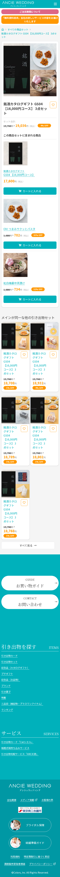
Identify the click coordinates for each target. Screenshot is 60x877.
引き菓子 (6, 691)
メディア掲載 (27, 800)
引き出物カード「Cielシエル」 (17, 742)
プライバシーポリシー (40, 864)
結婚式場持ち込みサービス (15, 748)
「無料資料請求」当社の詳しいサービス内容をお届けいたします (30, 19)
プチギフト (7, 673)
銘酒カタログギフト (14, 171)
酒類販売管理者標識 (14, 864)
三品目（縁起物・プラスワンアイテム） (22, 703)
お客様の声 (47, 800)
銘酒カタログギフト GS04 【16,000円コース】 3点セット (29, 35)
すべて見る (26, 545)
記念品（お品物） (10, 679)
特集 (3, 697)
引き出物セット (9, 661)
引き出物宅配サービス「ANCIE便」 (19, 754)
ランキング (7, 709)
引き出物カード (9, 655)
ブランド (6, 685)
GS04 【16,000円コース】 (19, 175)
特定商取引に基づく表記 (37, 856)
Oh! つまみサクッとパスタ (19, 229)
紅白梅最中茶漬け (14, 283)
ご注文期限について (30, 11)
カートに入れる (32, 191)
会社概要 (11, 800)
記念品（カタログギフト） (15, 667)
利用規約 (15, 856)
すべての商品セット (18, 29)
